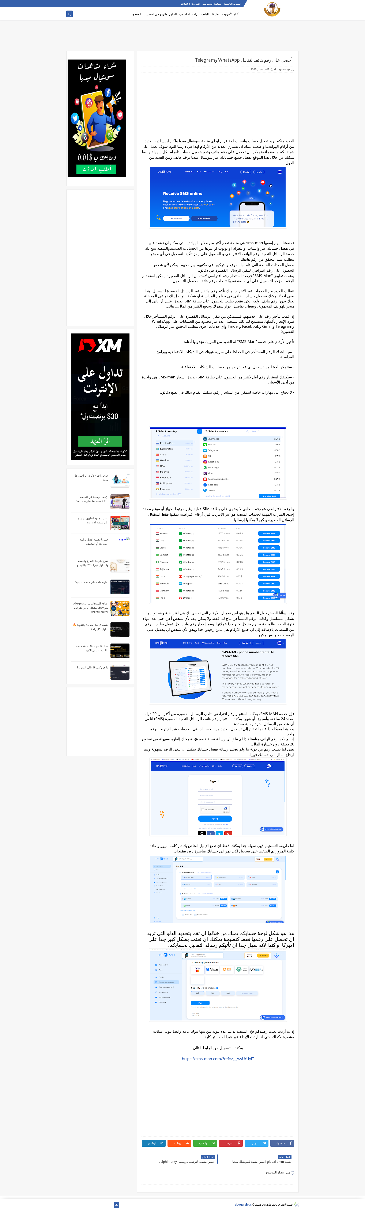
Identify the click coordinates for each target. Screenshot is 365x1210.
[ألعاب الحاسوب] (103, 1205)
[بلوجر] (83, 1205)
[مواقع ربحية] (96, 1205)
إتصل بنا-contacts (190, 3)
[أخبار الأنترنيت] (76, 1205)
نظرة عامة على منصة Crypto (91, 582)
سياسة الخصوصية (211, 3)
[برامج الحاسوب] (110, 1205)
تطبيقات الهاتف (210, 14)
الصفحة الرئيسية (232, 3)
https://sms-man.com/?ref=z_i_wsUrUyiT (218, 1058)
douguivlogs (243, 1204)
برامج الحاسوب (188, 14)
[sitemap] (116, 1205)
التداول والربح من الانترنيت (160, 14)
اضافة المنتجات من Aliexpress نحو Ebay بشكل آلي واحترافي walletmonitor (90, 608)
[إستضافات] (89, 1205)
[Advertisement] (182, 37)
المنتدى (136, 14)
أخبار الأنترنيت (230, 14)
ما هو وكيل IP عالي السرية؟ (92, 667)
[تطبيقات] (69, 1205)
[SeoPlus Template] (296, 1204)
